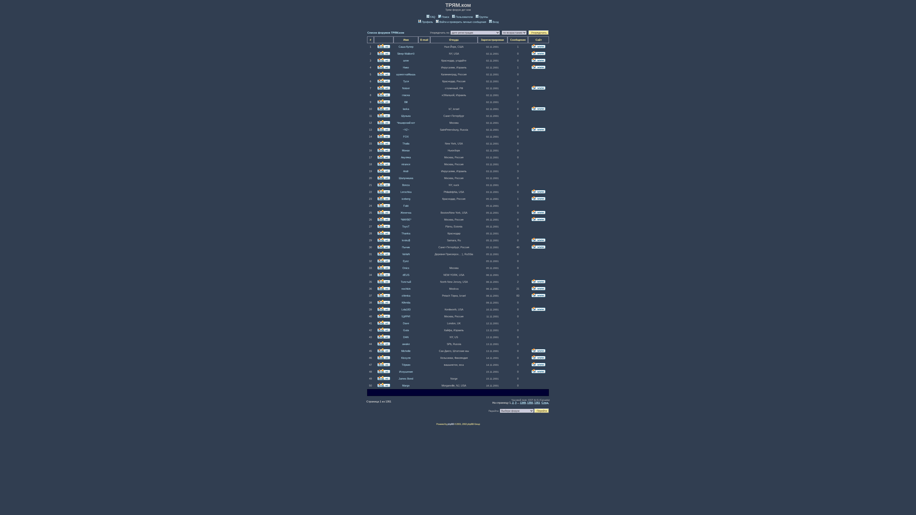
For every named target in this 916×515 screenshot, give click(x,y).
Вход (496, 22)
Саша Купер (406, 46)
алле (406, 60)
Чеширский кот (406, 122)
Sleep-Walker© (406, 53)
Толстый (406, 281)
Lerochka (406, 192)
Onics (405, 268)
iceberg (406, 198)
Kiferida (406, 302)
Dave (406, 323)
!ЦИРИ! (405, 316)
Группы (483, 16)
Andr (406, 171)
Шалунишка (406, 178)
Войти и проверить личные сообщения (462, 22)
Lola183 (406, 309)
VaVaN (406, 254)
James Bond (406, 378)
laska (406, 109)
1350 (530, 402)
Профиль (427, 22)
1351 (537, 402)
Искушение (406, 371)
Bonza (406, 185)
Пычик (406, 247)
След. (545, 402)
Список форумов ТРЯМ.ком (385, 32)
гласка (406, 95)
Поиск (445, 16)
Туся (406, 81)
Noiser (406, 88)
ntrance (405, 164)
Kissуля (406, 357)
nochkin (406, 288)
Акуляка (406, 157)
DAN (406, 337)
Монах (406, 150)
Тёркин (406, 364)
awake (406, 344)
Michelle (406, 351)
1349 (523, 402)
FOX (406, 136)
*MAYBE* (406, 219)
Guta (406, 330)
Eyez (406, 261)
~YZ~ (406, 129)
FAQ (432, 16)
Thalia (405, 143)
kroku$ (406, 240)
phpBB (451, 424)
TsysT (406, 226)
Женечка (406, 212)
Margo (406, 385)
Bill (405, 102)
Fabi (405, 205)
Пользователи (464, 16)
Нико (406, 67)
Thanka (405, 233)
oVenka (406, 295)
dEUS (406, 274)
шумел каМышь (406, 74)
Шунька (406, 115)
